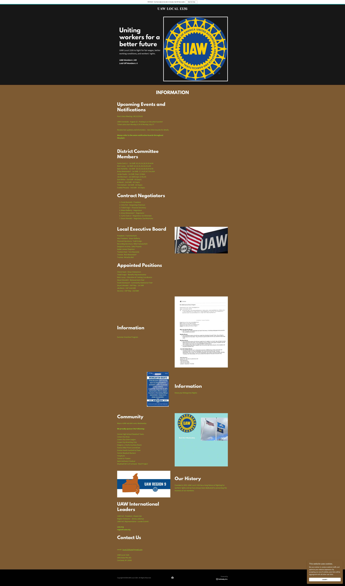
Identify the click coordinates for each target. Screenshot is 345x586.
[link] (172, 9)
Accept (324, 579)
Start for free (191, 2)
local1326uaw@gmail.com (132, 549)
